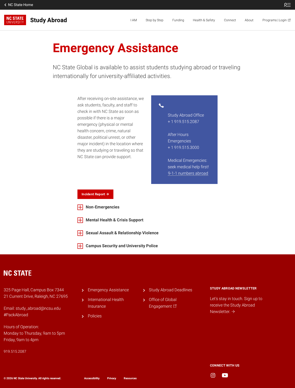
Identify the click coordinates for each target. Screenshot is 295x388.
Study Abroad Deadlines (170, 290)
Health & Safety (204, 20)
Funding (178, 20)
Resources (130, 378)
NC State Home (20, 5)
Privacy (111, 378)
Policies (95, 316)
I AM (133, 20)
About (249, 20)
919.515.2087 (15, 351)
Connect (230, 20)
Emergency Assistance (108, 290)
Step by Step (154, 20)
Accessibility (92, 378)
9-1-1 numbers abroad (188, 173)
